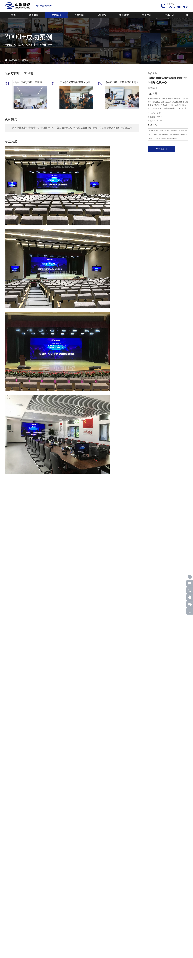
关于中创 (146, 15)
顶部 (190, 612)
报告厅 (25, 60)
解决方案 (33, 15)
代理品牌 (79, 15)
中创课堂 (124, 15)
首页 (13, 15)
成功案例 (56, 15)
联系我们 (169, 15)
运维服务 (101, 15)
